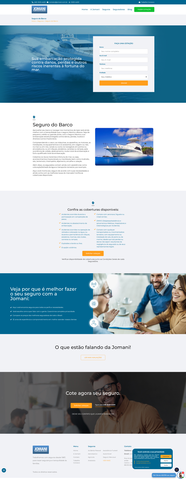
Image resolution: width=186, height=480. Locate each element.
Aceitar (166, 465)
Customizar (166, 456)
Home (85, 9)
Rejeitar (166, 460)
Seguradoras (119, 9)
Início (34, 21)
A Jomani (95, 9)
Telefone (102, 64)
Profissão (102, 72)
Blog (130, 9)
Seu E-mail (103, 55)
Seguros (106, 9)
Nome (101, 47)
